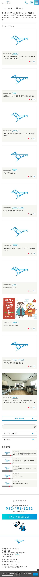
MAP (17, 554)
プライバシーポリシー (7, 575)
